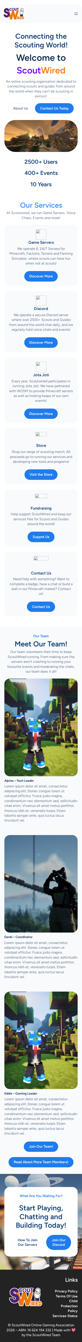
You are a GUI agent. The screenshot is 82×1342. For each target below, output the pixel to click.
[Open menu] (76, 13)
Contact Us (41, 607)
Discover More (41, 276)
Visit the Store (41, 474)
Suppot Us (41, 537)
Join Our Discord (59, 1242)
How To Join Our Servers (27, 1242)
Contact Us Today (54, 108)
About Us (20, 108)
